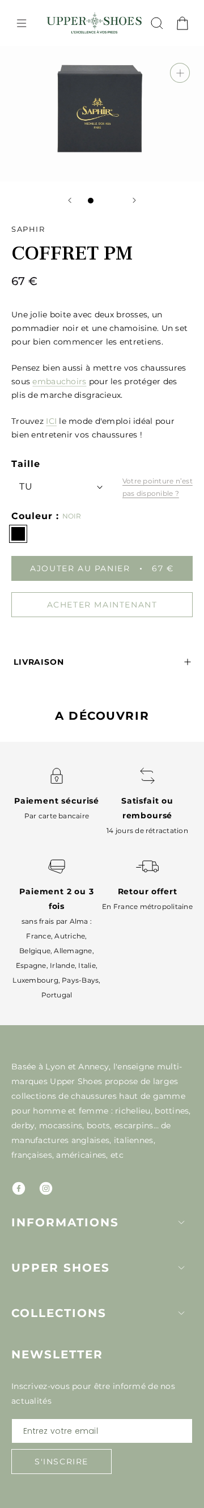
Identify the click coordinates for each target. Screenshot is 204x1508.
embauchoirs (59, 381)
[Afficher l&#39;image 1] (91, 200)
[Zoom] (180, 73)
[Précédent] (69, 200)
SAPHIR (28, 228)
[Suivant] (134, 200)
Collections (59, 1313)
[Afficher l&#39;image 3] (113, 200)
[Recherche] (157, 23)
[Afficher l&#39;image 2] (102, 200)
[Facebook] (18, 1188)
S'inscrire (61, 1461)
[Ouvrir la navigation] (21, 23)
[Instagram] (46, 1188)
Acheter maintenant (102, 605)
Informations (65, 1222)
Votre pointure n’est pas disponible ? (157, 487)
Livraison (39, 662)
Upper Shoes (60, 1268)
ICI (51, 421)
